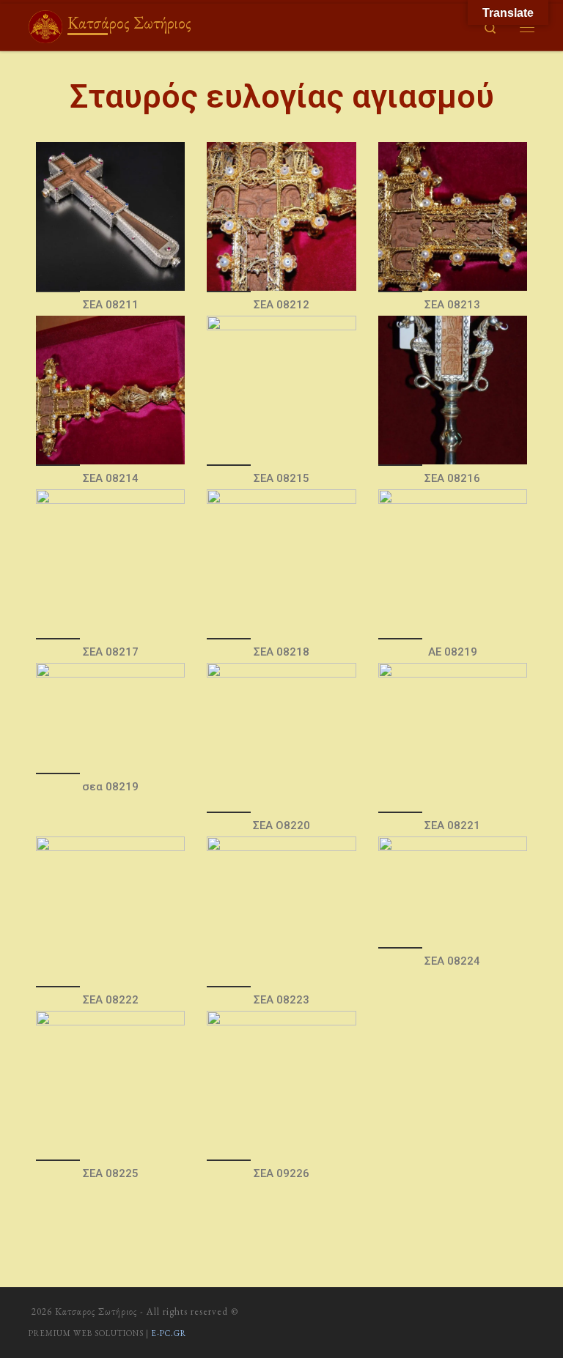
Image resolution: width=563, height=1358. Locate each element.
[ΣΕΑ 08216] (452, 390)
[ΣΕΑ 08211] (110, 216)
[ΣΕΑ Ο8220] (281, 737)
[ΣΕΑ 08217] (110, 563)
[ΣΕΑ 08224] (452, 891)
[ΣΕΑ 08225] (110, 1085)
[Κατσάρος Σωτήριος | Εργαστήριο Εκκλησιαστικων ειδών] (45, 24)
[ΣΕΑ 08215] (281, 390)
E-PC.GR (168, 1333)
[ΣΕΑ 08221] (452, 737)
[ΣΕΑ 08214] (110, 390)
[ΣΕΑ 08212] (281, 216)
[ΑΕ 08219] (452, 563)
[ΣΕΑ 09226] (281, 1085)
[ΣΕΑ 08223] (281, 910)
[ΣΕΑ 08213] (452, 216)
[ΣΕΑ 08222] (110, 910)
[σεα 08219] (110, 718)
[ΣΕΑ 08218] (281, 563)
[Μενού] (527, 27)
